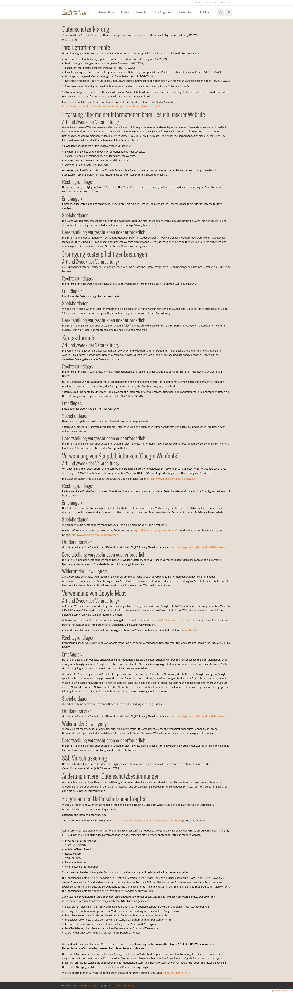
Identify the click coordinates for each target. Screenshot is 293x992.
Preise (125, 12)
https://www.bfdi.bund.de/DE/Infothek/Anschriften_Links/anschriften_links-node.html (111, 106)
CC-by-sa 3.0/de (126, 985)
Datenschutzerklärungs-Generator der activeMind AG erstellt (146, 820)
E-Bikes (205, 12)
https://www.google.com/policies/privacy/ (171, 478)
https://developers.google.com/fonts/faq (156, 530)
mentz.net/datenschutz (176, 972)
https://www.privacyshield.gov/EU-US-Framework (199, 547)
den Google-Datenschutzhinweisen (171, 620)
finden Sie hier (188, 630)
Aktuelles (142, 12)
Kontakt (197, 3)
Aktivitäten (186, 12)
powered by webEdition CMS (282, 991)
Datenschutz (226, 3)
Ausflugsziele (163, 12)
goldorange (90, 985)
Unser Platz (106, 12)
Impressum (211, 3)
